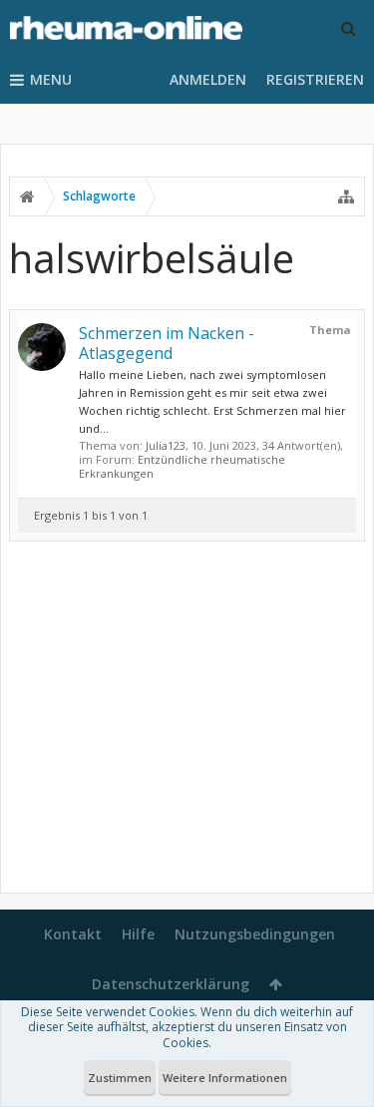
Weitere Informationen (225, 1077)
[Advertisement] (187, 721)
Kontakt (73, 933)
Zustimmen (120, 1077)
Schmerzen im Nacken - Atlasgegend (166, 343)
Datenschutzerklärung (170, 983)
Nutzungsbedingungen (255, 933)
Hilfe (138, 933)
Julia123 (166, 445)
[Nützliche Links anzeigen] (346, 196)
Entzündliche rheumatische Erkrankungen (182, 466)
